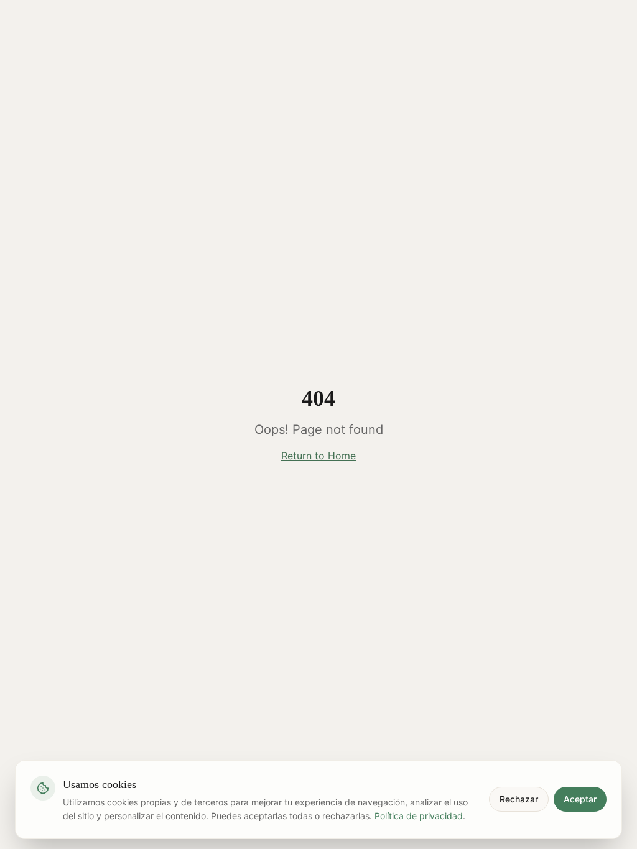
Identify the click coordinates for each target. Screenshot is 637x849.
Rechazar (519, 799)
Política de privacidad (418, 815)
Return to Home (318, 455)
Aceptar (580, 799)
